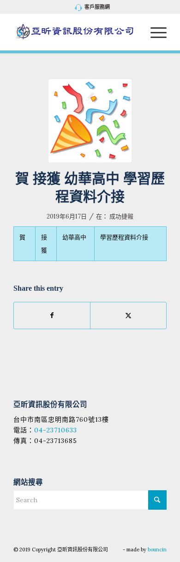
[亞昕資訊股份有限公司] (74, 31)
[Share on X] (128, 315)
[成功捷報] (90, 120)
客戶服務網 (97, 7)
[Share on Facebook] (52, 315)
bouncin (157, 549)
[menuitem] (92, 8)
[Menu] (154, 31)
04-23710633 (55, 430)
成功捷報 (121, 216)
